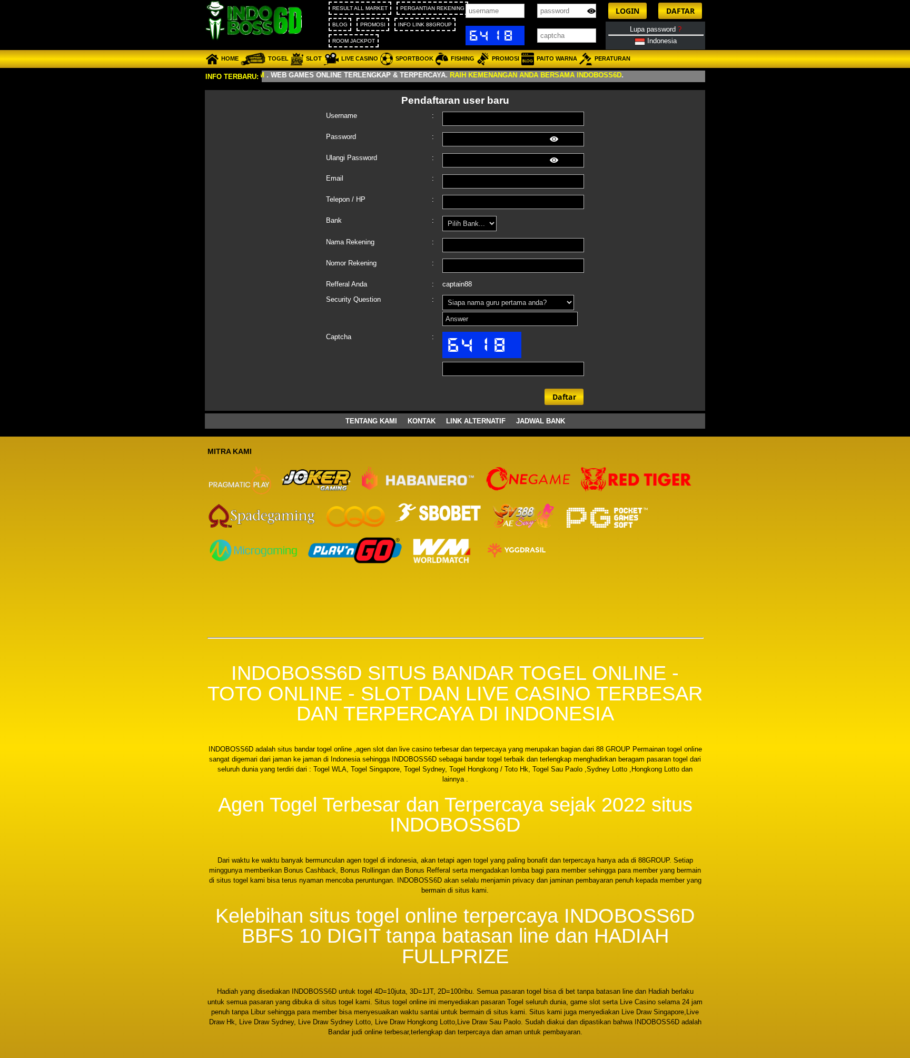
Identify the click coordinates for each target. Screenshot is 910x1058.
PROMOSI (372, 24)
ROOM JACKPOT (353, 41)
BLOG (340, 24)
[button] (627, 11)
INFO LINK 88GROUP (425, 24)
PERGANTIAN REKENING (432, 8)
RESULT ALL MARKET (360, 8)
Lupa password (655, 29)
